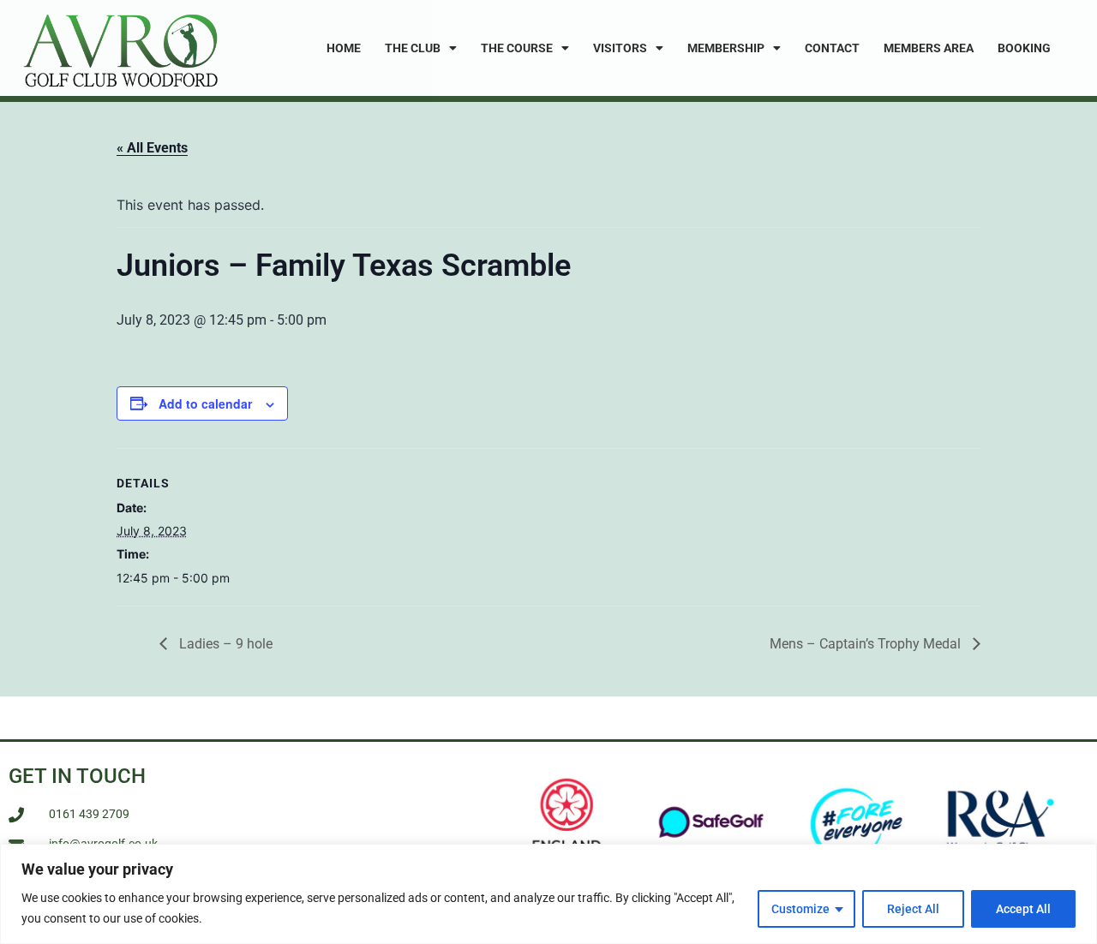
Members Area (929, 48)
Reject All (913, 909)
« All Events (152, 148)
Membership (725, 48)
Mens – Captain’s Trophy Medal (867, 644)
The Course (517, 48)
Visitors (620, 48)
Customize (800, 909)
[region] (548, 894)
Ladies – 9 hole (224, 644)
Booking (1024, 48)
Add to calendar (205, 403)
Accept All (1023, 909)
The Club (413, 48)
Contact (832, 48)
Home (344, 48)
